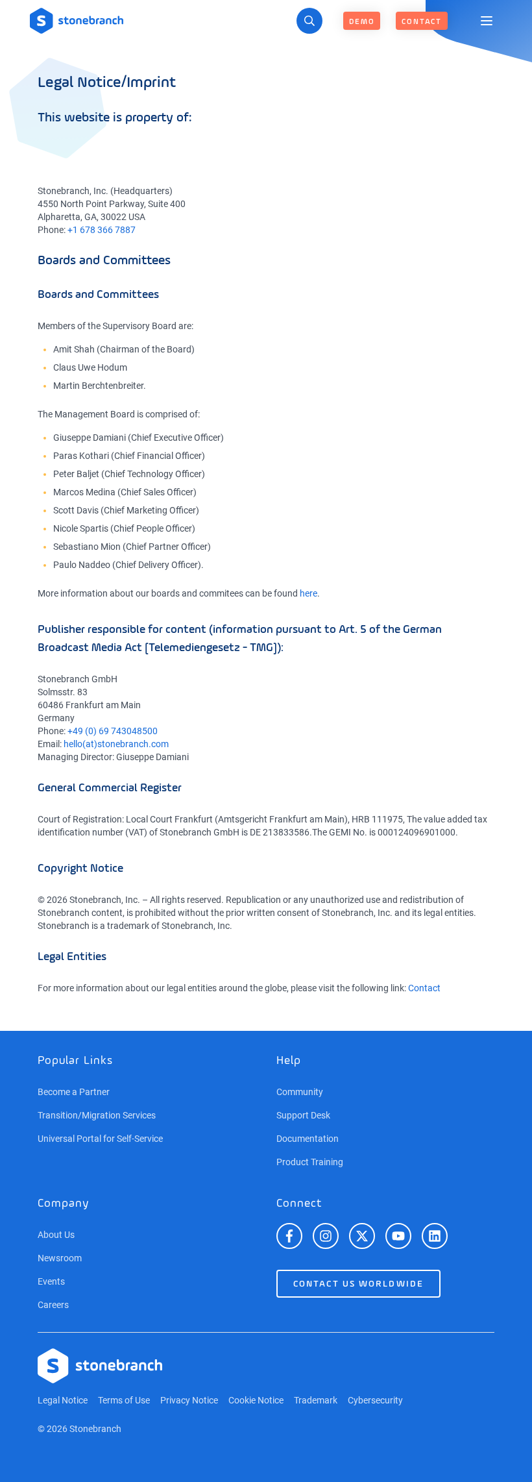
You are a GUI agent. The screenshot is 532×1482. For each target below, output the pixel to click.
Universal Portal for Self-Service (100, 1138)
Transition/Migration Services (97, 1115)
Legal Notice (63, 1400)
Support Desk (303, 1115)
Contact (422, 22)
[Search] (309, 21)
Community (299, 1092)
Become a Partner (74, 1092)
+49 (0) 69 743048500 (112, 731)
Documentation (307, 1138)
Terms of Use (124, 1400)
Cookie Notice (256, 1400)
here (308, 593)
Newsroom (60, 1258)
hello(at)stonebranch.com (116, 744)
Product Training (309, 1162)
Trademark (315, 1400)
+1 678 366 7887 (101, 230)
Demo (361, 22)
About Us (56, 1234)
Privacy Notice (189, 1400)
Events (51, 1281)
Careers (53, 1305)
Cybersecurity (375, 1400)
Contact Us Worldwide (358, 1284)
